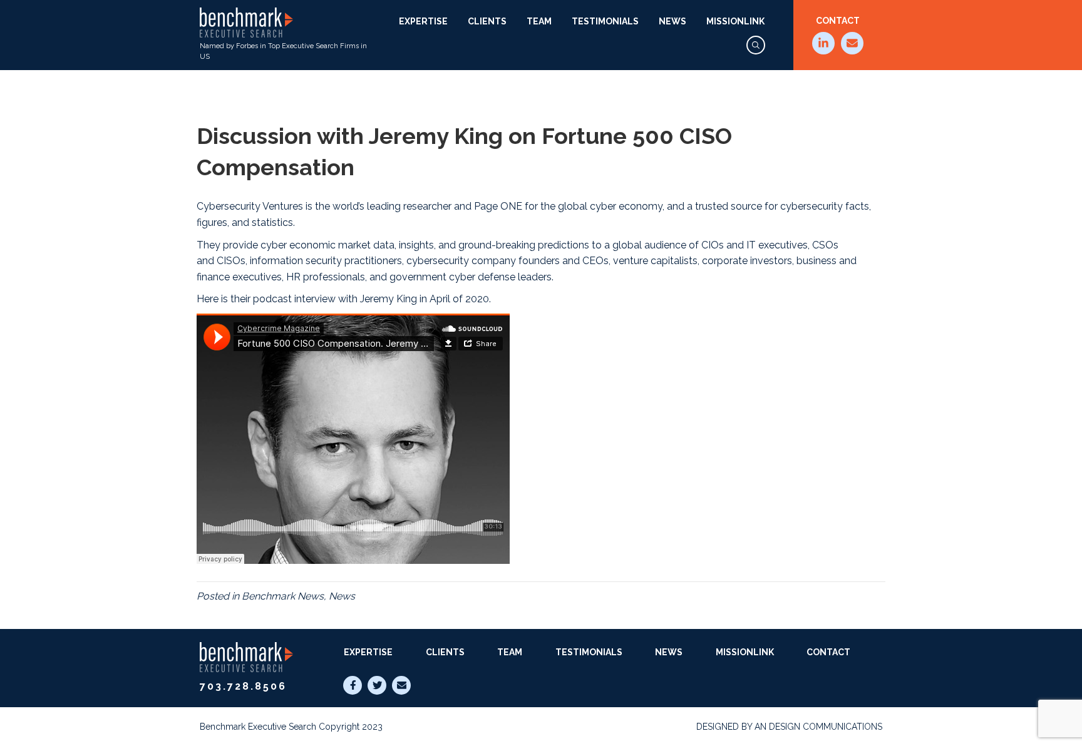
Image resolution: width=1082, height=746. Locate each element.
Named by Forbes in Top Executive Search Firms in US (283, 51)
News (672, 21)
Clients (487, 21)
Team (539, 21)
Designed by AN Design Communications (789, 727)
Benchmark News (283, 596)
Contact (838, 21)
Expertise (423, 21)
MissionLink (735, 21)
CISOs (231, 261)
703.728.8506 (243, 686)
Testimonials (605, 21)
